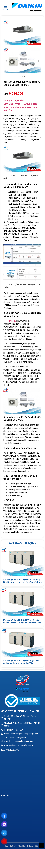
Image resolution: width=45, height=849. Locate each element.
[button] (5, 7)
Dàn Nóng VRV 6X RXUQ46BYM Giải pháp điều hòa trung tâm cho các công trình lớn (22, 580)
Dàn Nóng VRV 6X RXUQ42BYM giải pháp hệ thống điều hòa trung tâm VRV (21, 662)
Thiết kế (12, 321)
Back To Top (41, 845)
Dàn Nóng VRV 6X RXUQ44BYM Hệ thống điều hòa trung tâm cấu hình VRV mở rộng (22, 621)
